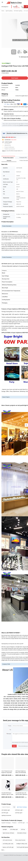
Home (2, 10)
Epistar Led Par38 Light (8, 847)
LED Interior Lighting (18, 10)
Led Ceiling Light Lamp (8, 843)
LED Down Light (18, 810)
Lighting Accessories (6, 815)
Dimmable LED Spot (21, 833)
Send (14, 746)
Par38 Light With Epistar (22, 847)
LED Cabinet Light (5, 810)
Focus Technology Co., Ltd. (18, 855)
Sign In (3, 150)
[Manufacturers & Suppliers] (14, 2)
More (2, 850)
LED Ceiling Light (14, 829)
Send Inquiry (14, 78)
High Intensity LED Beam (8, 833)
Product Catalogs (22, 807)
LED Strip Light (18, 812)
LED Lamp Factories (7, 840)
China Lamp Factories (20, 840)
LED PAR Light (4, 812)
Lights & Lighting (9, 10)
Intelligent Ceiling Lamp (21, 843)
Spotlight (5, 829)
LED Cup (23, 829)
